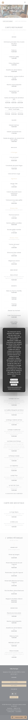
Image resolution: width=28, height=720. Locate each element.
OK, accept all (14, 379)
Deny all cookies (14, 382)
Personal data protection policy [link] (14, 387)
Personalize (14, 384)
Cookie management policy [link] (14, 388)
